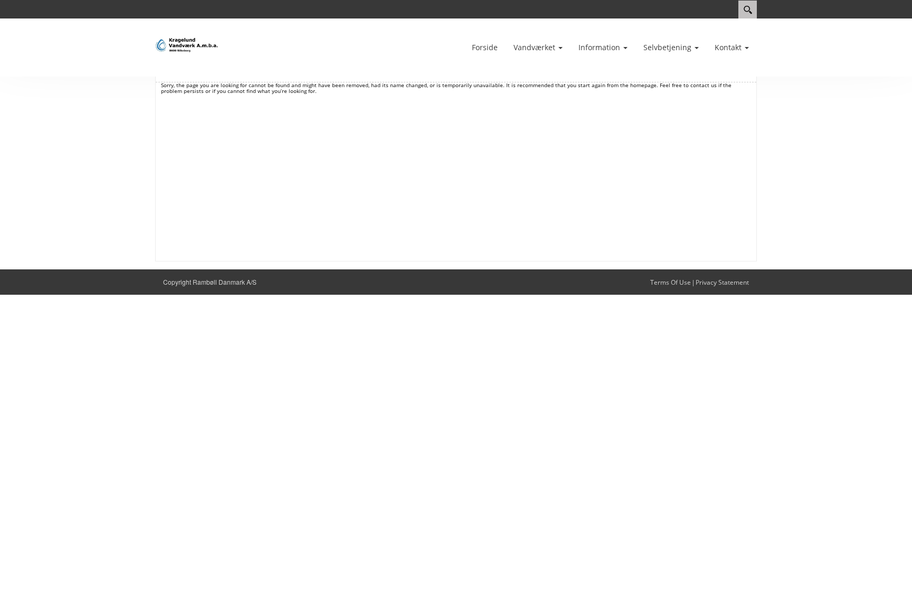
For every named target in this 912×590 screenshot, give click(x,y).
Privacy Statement (722, 282)
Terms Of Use (670, 282)
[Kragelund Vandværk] (186, 45)
